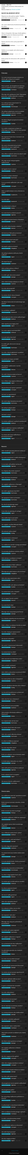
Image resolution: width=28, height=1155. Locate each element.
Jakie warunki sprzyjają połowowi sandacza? (13, 450)
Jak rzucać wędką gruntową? (9, 895)
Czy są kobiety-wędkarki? (8, 310)
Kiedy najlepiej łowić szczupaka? (10, 774)
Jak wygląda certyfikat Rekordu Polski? (12, 524)
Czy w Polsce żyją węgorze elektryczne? (12, 381)
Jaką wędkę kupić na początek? (9, 518)
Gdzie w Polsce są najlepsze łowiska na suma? (13, 625)
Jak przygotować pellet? (7, 1090)
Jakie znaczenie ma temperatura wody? (11, 658)
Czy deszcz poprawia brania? (9, 888)
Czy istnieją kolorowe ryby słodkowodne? (12, 1012)
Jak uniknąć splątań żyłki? (8, 408)
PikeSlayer (13, 171)
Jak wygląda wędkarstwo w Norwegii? (11, 484)
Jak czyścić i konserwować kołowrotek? (12, 645)
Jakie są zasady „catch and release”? (11, 839)
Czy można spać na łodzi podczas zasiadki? (13, 881)
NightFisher (13, 214)
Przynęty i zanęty (5, 53)
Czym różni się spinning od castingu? (11, 511)
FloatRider (13, 123)
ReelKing (13, 132)
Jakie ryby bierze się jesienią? (9, 477)
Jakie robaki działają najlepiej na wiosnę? (12, 281)
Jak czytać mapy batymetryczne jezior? (11, 401)
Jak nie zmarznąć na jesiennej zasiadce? (12, 1005)
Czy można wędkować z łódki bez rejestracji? (13, 817)
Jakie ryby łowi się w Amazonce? (10, 699)
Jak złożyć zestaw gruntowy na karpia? (11, 1041)
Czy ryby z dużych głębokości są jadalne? (12, 352)
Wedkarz (11, 28)
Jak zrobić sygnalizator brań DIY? (10, 491)
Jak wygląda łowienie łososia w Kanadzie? (12, 219)
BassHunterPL (14, 149)
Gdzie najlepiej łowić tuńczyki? (9, 239)
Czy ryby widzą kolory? (7, 992)
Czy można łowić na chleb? (8, 652)
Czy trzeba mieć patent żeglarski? (10, 930)
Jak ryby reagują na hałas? (8, 1138)
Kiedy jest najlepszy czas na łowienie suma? (13, 754)
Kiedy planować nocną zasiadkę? (10, 705)
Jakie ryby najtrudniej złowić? (9, 901)
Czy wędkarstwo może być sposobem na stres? (13, 795)
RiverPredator (14, 155)
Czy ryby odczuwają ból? (8, 288)
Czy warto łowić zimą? (7, 605)
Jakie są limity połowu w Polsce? (10, 268)
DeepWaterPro (14, 19)
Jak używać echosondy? (7, 638)
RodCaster (9, 36)
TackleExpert (14, 89)
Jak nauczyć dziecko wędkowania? (10, 781)
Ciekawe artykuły (14, 1150)
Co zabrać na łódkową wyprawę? (10, 741)
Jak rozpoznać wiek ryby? (8, 915)
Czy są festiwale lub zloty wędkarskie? (11, 943)
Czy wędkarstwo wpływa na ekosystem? (12, 1125)
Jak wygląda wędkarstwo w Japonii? (11, 937)
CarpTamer (13, 164)
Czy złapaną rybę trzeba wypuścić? (10, 471)
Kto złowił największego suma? (9, 504)
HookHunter (12, 45)
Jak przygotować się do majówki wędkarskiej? (13, 1083)
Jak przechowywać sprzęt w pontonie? (11, 387)
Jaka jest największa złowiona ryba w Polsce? (13, 685)
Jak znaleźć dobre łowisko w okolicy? (11, 226)
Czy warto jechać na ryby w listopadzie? (12, 679)
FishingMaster (14, 248)
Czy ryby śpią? (5, 199)
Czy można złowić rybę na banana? (10, 295)
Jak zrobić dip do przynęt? (8, 1132)
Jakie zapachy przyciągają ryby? (10, 323)
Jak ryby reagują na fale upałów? (10, 1056)
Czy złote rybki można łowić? (9, 1076)
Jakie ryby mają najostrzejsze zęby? (11, 578)
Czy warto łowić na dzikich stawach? (11, 213)
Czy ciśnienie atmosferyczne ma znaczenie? (13, 618)
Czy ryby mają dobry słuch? (8, 747)
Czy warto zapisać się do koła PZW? (11, 330)
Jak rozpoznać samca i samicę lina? (10, 1026)
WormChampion (14, 106)
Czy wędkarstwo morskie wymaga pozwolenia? (14, 544)
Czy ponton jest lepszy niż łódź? (10, 359)
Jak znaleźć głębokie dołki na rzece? (11, 979)
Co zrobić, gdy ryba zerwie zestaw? (10, 275)
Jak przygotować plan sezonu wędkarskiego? (13, 317)
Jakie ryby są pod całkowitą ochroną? (11, 734)
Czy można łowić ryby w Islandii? (10, 591)
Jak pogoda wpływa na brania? (9, 246)
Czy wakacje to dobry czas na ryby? (11, 908)
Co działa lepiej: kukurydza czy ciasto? (11, 761)
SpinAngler (11, 53)
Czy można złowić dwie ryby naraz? (11, 727)
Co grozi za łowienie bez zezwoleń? (10, 985)
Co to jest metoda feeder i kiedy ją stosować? (13, 861)
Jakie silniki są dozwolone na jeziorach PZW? (13, 672)
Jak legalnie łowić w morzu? (9, 169)
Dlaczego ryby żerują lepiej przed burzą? (12, 611)
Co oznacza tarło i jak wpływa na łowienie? (12, 585)
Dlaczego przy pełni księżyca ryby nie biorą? (13, 571)
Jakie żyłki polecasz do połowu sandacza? (12, 768)
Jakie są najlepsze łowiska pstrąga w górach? (13, 1111)
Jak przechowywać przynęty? (9, 999)
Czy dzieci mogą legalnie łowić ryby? (11, 874)
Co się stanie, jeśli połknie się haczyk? (11, 464)
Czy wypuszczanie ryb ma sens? (10, 721)
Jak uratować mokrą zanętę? (8, 531)
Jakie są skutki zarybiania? (8, 665)
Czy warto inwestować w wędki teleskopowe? (13, 457)
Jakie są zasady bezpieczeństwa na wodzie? (13, 1069)
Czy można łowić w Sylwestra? (9, 538)
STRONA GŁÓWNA (15, 9)
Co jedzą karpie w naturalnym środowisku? (12, 1105)
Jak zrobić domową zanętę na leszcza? (11, 374)
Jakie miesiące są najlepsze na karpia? (11, 558)
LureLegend (13, 186)
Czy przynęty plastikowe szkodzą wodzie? (12, 551)
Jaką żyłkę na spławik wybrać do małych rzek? (13, 154)
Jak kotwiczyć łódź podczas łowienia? (11, 233)
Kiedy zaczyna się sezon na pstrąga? (11, 810)
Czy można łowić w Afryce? (8, 206)
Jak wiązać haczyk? (6, 261)
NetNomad (13, 332)
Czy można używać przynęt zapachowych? (12, 972)
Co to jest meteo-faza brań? (8, 337)
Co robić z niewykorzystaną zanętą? (11, 1118)
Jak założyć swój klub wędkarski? (10, 1019)
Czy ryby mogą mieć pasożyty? (9, 846)
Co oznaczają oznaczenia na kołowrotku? (12, 868)
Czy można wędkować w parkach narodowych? (14, 421)
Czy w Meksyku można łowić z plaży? (11, 832)
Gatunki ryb (4, 36)
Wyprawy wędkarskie (6, 19)
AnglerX (12, 256)
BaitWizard (13, 98)
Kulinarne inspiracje (5, 45)
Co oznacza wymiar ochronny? (9, 175)
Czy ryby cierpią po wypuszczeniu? (10, 632)
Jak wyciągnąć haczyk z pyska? (9, 598)
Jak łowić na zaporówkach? (8, 394)
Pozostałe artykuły (5, 28)
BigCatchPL (13, 115)
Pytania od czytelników (6, 81)
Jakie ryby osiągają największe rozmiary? (12, 1063)
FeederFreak (14, 945)
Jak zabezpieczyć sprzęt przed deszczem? (12, 965)
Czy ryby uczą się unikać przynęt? (10, 958)
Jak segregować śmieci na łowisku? (10, 497)
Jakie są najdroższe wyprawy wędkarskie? (12, 428)
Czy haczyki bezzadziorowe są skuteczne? (12, 692)
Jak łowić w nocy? (6, 414)
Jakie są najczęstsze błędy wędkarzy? (11, 564)
